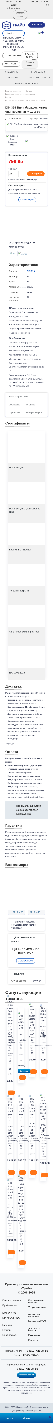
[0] (39, 33)
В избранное (13, 118)
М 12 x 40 (35, 912)
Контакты (33, 1340)
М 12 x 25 (17, 912)
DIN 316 (31, 271)
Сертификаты (10, 1335)
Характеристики (18, 396)
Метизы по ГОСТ (37, 1321)
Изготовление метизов (36, 1301)
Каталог (29, 91)
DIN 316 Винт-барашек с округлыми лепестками (25, 100)
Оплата (30, 404)
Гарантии (14, 412)
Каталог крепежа (11, 1300)
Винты (8, 97)
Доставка (14, 404)
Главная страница (13, 91)
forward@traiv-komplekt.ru (20, 772)
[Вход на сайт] (7, 16)
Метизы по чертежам (34, 1315)
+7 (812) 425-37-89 (36, 1350)
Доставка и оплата (34, 1329)
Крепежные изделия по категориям (20, 94)
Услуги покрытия (37, 1307)
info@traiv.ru (31, 1355)
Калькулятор (9, 1313)
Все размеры (34, 412)
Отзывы (6, 1330)
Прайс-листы (9, 1305)
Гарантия (7, 1325)
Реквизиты (34, 1335)
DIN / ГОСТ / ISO (11, 1318)
